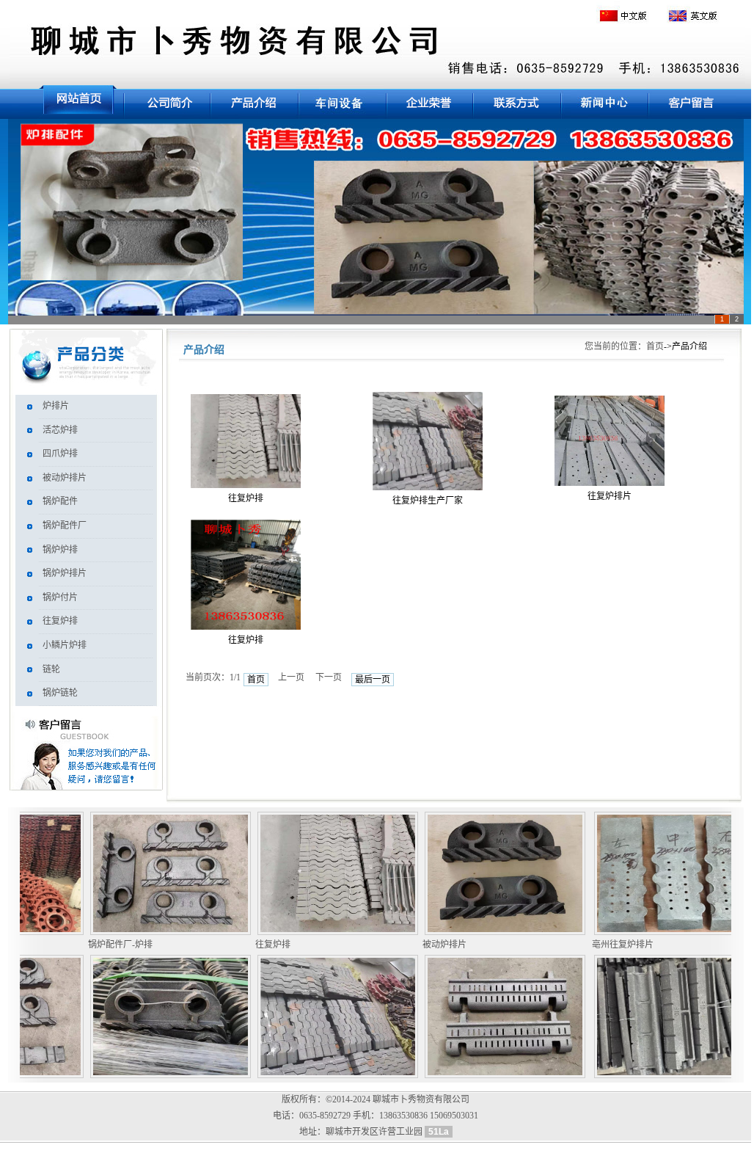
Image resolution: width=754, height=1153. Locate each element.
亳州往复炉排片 (605, 944)
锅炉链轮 (60, 693)
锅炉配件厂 (65, 525)
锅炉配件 (60, 501)
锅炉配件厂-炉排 (102, 944)
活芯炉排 (60, 430)
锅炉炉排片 (65, 573)
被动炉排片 (65, 478)
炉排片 (56, 406)
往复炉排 (60, 621)
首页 (655, 346)
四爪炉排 (60, 453)
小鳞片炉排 (65, 645)
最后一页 (372, 679)
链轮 (51, 669)
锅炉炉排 (60, 550)
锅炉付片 (60, 597)
